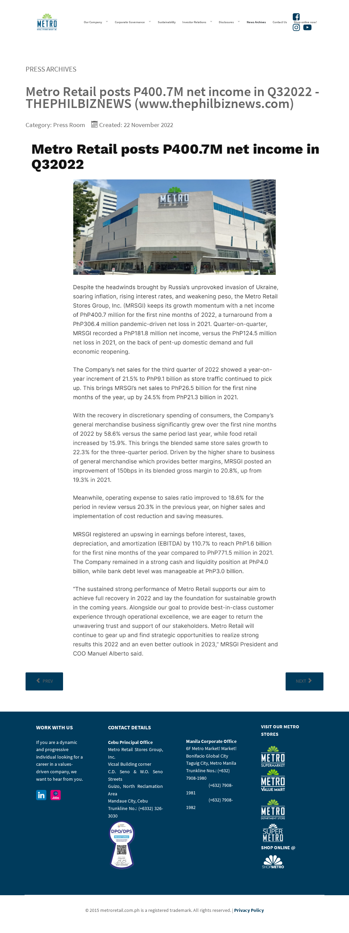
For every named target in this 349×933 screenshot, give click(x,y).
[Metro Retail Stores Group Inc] (47, 21)
